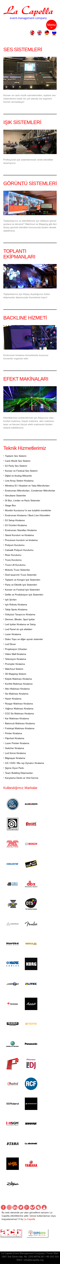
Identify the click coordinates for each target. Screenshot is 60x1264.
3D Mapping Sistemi (15, 674)
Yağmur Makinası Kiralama (19, 708)
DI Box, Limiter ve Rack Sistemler (22, 500)
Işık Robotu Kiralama (16, 604)
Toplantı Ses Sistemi (15, 456)
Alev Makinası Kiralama (17, 688)
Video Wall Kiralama (15, 654)
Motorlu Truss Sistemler (17, 570)
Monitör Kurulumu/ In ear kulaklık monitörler (28, 510)
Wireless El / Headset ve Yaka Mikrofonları (27, 485)
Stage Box (10, 505)
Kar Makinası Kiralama (17, 718)
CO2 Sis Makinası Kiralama (19, 713)
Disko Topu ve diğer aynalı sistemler (24, 639)
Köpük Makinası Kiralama (18, 678)
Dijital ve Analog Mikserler (18, 475)
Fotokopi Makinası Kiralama (19, 728)
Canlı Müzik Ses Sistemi (17, 461)
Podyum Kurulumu (14, 545)
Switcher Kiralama (14, 748)
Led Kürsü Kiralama (15, 753)
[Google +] (26, 1207)
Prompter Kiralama (15, 664)
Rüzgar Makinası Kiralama (19, 703)
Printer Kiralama (13, 733)
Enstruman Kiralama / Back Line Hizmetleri (27, 515)
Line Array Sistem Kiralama (19, 480)
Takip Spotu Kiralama (16, 609)
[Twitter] (20, 1207)
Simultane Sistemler (15, 495)
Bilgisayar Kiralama (15, 758)
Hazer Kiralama (13, 698)
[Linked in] (15, 1207)
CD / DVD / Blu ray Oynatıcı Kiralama (24, 763)
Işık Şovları (11, 599)
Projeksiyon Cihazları (16, 649)
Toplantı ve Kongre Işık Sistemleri (22, 579)
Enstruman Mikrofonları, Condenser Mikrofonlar (30, 490)
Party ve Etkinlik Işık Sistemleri (21, 584)
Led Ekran (10, 644)
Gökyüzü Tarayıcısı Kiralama (20, 614)
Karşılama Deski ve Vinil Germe (21, 778)
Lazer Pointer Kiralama (17, 743)
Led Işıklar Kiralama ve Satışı (20, 624)
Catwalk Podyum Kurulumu (19, 550)
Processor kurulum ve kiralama (21, 540)
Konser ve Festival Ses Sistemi (21, 470)
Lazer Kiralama (13, 634)
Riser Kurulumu (13, 555)
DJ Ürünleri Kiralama (16, 525)
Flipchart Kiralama (14, 738)
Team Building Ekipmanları (19, 773)
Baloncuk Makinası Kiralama (20, 723)
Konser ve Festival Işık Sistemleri (22, 589)
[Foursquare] (32, 1207)
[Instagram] (9, 1207)
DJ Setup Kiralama (15, 520)
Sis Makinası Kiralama (16, 693)
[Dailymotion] (44, 1207)
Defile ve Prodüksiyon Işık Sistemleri (24, 594)
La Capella (29, 1219)
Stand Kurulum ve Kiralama (19, 535)
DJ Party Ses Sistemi (16, 465)
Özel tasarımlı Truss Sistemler (21, 574)
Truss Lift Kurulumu (15, 565)
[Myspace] (38, 1207)
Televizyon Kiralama (15, 659)
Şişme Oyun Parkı (14, 768)
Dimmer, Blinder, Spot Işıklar (20, 619)
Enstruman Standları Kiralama (21, 530)
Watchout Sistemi (14, 669)
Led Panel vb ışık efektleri (18, 629)
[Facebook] (3, 1207)
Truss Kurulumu (13, 560)
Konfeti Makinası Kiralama (18, 683)
